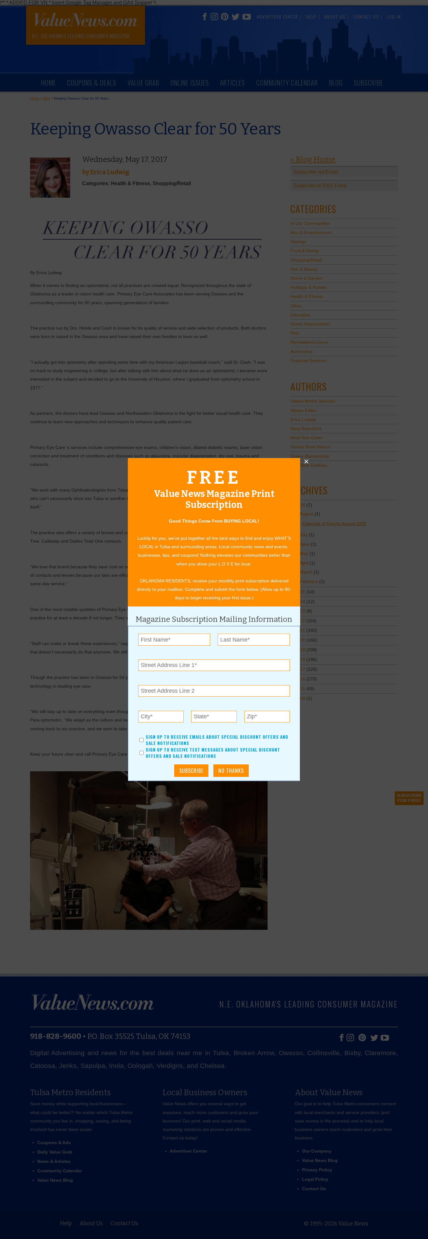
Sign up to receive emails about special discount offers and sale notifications (217, 740)
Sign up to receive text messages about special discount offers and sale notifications (213, 753)
